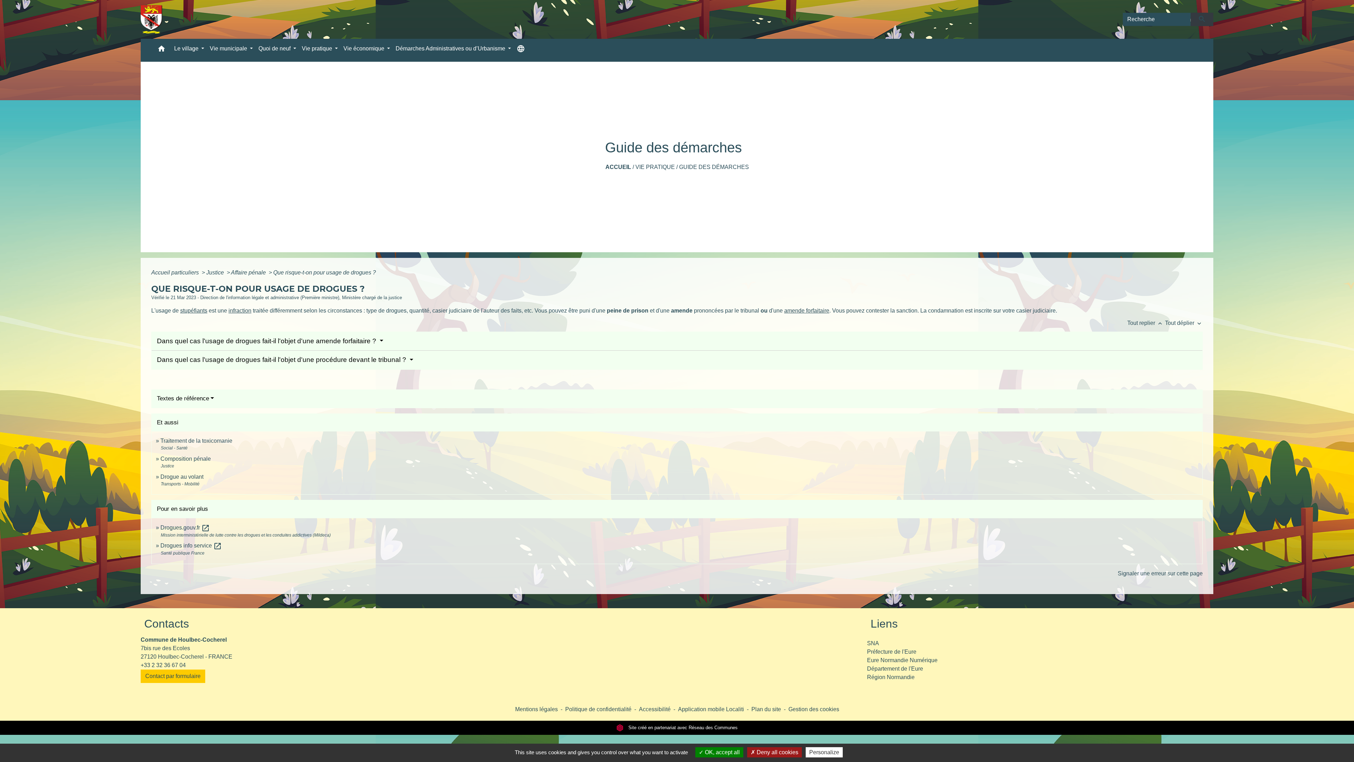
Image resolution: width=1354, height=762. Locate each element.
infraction (239, 311)
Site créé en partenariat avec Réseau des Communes (682, 727)
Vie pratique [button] (318, 49)
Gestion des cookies (813, 709)
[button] (161, 50)
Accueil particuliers (175, 273)
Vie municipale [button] (229, 49)
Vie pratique (655, 167)
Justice (215, 273)
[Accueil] (151, 19)
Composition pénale (185, 459)
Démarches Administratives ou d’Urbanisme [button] (451, 49)
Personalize (824, 752)
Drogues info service (191, 546)
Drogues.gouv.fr (185, 528)
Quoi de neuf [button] (275, 49)
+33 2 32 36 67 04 (163, 665)
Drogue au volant (181, 477)
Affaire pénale (249, 273)
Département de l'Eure (895, 669)
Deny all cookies (776, 752)
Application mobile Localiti (711, 709)
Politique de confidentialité (598, 709)
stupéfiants (193, 311)
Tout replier (1145, 323)
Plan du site (766, 709)
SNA (873, 643)
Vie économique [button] (364, 49)
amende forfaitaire (806, 311)
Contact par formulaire (173, 676)
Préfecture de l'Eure (891, 652)
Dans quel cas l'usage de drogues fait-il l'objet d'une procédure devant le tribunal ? (282, 359)
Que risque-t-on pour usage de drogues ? (324, 273)
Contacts (166, 623)
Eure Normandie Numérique (902, 660)
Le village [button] (187, 49)
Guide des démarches (714, 167)
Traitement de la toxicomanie (196, 441)
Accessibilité (655, 709)
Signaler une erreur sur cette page (1160, 573)
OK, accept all (721, 752)
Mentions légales (536, 709)
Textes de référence (183, 398)
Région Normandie (891, 677)
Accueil (618, 167)
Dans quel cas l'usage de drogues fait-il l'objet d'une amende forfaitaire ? (267, 341)
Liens (884, 623)
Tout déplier (1184, 323)
